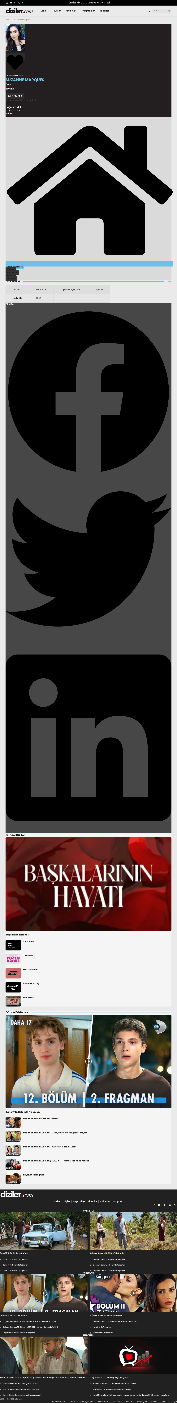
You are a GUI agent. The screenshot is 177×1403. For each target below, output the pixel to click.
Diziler (44, 10)
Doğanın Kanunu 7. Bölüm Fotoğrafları (109, 1270)
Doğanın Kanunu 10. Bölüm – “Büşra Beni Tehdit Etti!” (49, 1146)
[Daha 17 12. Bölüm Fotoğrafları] (44, 1231)
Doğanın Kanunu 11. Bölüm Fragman (41, 1118)
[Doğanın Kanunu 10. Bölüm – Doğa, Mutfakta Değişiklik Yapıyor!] (13, 1136)
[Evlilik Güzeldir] (13, 973)
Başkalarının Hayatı (17, 934)
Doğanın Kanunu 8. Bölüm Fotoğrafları (109, 1265)
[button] (88, 392)
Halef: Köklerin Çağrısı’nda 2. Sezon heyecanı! (22, 1389)
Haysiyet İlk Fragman (33, 1174)
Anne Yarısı (28, 941)
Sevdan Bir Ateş (31, 983)
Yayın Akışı (71, 10)
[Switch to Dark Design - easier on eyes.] (148, 11)
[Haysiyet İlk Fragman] (13, 1178)
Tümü (168, 281)
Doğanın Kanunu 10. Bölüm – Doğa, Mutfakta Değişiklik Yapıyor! (55, 1132)
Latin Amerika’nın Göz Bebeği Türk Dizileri (20, 1383)
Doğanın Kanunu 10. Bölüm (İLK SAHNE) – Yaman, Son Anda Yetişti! (56, 1160)
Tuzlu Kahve (29, 955)
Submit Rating (15, 96)
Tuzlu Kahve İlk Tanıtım (103, 1333)
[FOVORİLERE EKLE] (15, 56)
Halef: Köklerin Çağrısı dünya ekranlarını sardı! (22, 1395)
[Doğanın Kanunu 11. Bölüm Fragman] (13, 1122)
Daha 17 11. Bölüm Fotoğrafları (15, 1259)
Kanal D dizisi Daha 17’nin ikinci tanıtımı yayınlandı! (114, 1383)
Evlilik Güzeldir (30, 969)
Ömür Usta (28, 997)
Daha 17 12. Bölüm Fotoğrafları (14, 1253)
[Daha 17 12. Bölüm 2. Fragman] (88, 1061)
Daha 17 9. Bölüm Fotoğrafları (15, 1270)
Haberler (104, 10)
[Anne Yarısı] (13, 945)
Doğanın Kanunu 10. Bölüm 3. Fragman (19, 1333)
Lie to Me (17, 298)
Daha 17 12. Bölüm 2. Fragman (23, 1112)
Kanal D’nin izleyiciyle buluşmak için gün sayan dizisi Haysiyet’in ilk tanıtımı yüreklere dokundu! (42, 1377)
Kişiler (57, 10)
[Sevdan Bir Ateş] (13, 987)
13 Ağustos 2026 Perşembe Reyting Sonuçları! (112, 1389)
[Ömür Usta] (13, 1001)
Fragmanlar (88, 10)
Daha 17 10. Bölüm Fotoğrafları (15, 1265)
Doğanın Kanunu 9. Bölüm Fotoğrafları (109, 1259)
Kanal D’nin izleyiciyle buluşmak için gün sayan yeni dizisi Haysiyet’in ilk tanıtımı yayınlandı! (131, 1395)
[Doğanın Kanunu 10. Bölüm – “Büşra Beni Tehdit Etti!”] (13, 1150)
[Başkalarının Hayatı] (88, 884)
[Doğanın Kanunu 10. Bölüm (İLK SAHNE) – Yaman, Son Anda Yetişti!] (13, 1164)
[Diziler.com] (20, 11)
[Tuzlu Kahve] (13, 959)
